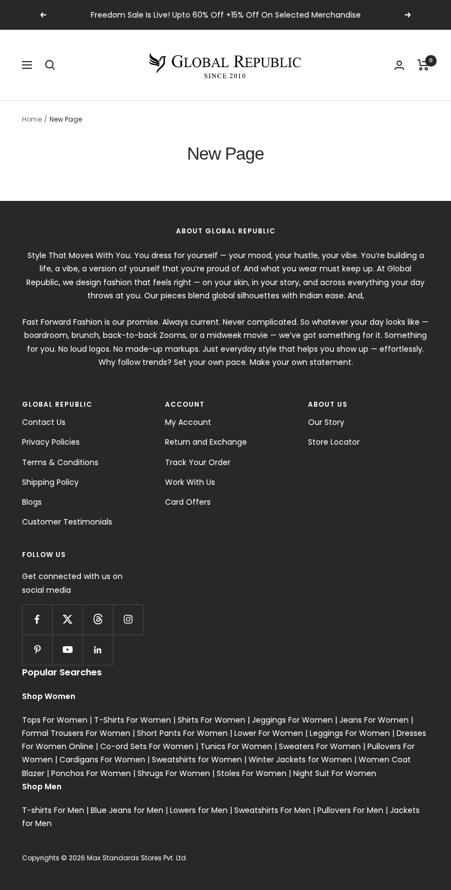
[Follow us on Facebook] (37, 619)
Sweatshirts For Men (272, 810)
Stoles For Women (252, 773)
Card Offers (188, 501)
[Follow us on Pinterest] (37, 650)
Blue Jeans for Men (127, 810)
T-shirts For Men (53, 810)
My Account (188, 422)
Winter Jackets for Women (300, 759)
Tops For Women (54, 719)
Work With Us (190, 482)
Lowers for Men (199, 810)
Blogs (32, 501)
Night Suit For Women (334, 773)
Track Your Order (197, 462)
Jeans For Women (374, 719)
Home (32, 119)
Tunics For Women (236, 746)
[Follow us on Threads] (97, 619)
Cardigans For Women (102, 759)
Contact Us (43, 422)
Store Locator (334, 441)
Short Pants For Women (182, 733)
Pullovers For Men (350, 810)
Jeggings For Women (292, 719)
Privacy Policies (51, 441)
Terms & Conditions (60, 462)
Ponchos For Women (91, 773)
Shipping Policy (50, 482)
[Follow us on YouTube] (67, 650)
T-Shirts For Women (132, 719)
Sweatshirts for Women (197, 759)
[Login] (399, 65)
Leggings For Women (350, 733)
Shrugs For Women (174, 773)
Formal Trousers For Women (76, 733)
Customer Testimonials (67, 521)
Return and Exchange (206, 441)
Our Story (326, 422)
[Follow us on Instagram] (128, 619)
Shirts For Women (211, 719)
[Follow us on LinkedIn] (97, 650)
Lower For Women (268, 733)
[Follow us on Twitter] (67, 619)
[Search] (50, 65)
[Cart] (423, 64)
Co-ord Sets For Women (147, 746)
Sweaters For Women (320, 746)
